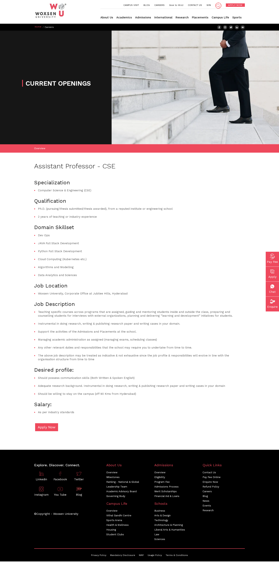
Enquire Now (210, 481)
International (163, 17)
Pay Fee (272, 261)
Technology (161, 520)
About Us (106, 17)
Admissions (143, 17)
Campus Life (220, 17)
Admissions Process (166, 486)
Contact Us (209, 472)
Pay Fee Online (212, 477)
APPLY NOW (235, 5)
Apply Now (46, 427)
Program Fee (162, 481)
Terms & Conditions (177, 555)
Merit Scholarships (165, 491)
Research (182, 17)
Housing (111, 529)
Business (159, 510)
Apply (272, 276)
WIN (208, 5)
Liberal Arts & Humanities (169, 529)
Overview (39, 148)
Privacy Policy (98, 555)
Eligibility (159, 477)
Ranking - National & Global (122, 481)
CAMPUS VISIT (131, 5)
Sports (237, 17)
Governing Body (115, 496)
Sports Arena (114, 520)
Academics (124, 17)
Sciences (159, 539)
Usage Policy (155, 555)
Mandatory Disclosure (122, 555)
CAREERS (159, 5)
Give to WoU (176, 5)
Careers (207, 491)
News (206, 500)
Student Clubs (115, 534)
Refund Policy (211, 486)
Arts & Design (162, 515)
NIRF (141, 555)
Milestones (113, 477)
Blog (205, 496)
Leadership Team (116, 486)
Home (38, 26)
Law (156, 534)
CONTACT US (195, 5)
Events (207, 505)
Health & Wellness (117, 525)
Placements (200, 17)
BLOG (146, 5)
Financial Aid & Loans (166, 496)
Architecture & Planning (168, 525)
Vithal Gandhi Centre (118, 515)
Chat (272, 291)
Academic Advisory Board (121, 491)
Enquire (272, 306)
